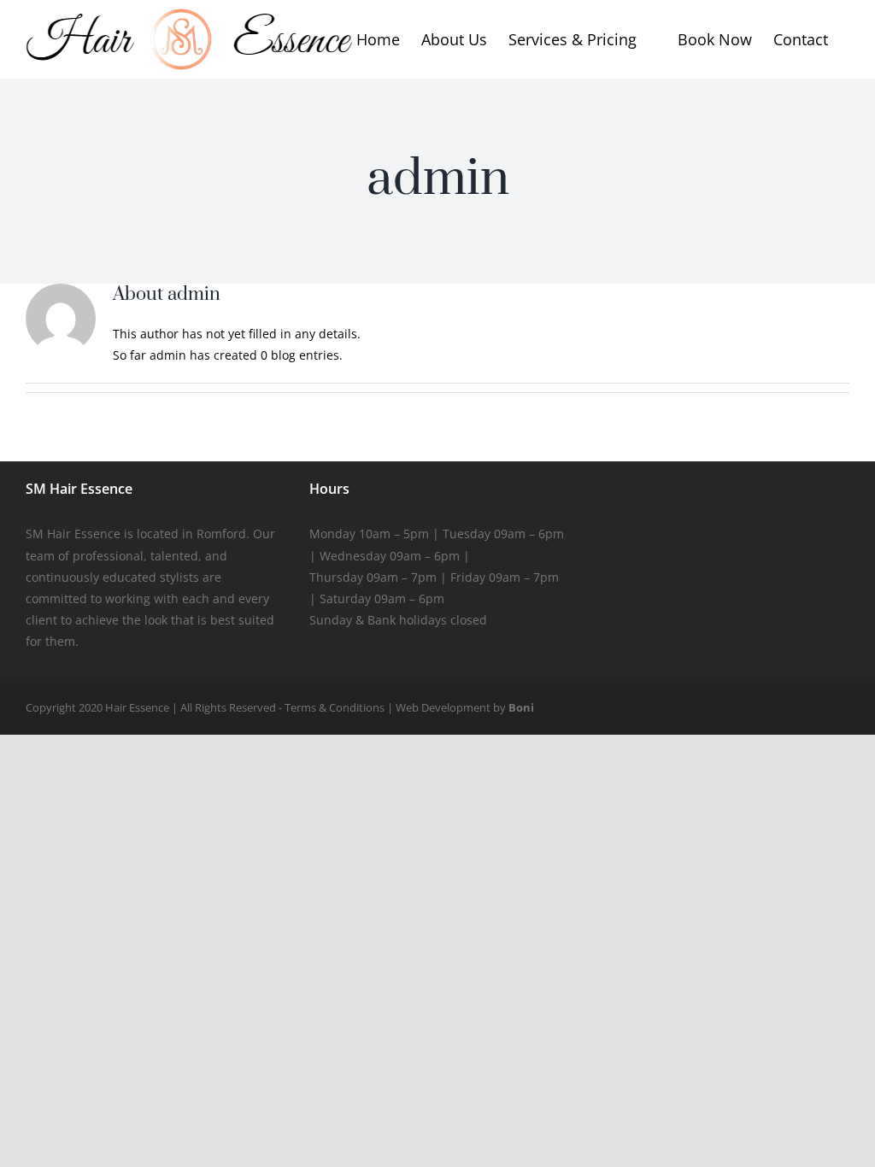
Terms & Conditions (335, 707)
